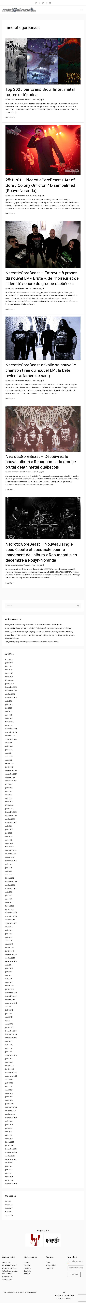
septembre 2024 (11, 739)
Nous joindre (50, 1265)
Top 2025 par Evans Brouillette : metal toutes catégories (40, 92)
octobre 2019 (10, 920)
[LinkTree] (36, 3)
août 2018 (9, 965)
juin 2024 (8, 749)
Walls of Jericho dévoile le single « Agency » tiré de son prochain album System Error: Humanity (39, 631)
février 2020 (9, 906)
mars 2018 (9, 982)
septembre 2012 (11, 1055)
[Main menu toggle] (81, 9)
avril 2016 (8, 1045)
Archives (27, 1274)
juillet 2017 (9, 1010)
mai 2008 (8, 1090)
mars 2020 (9, 902)
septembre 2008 (11, 1076)
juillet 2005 (9, 1166)
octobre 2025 (10, 694)
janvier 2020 (9, 909)
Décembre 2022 (11, 812)
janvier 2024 (9, 767)
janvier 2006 (9, 1145)
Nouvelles (27, 99)
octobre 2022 (10, 819)
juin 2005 (8, 1170)
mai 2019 (8, 937)
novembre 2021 (11, 854)
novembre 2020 (11, 881)
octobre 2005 (10, 1156)
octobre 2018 (10, 958)
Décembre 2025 (11, 687)
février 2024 (9, 763)
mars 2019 (9, 944)
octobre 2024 (10, 736)
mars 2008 (9, 1093)
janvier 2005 (9, 1180)
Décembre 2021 (11, 850)
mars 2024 (9, 760)
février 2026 (9, 680)
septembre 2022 (11, 822)
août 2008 (9, 1079)
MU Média (8, 1208)
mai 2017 (8, 1017)
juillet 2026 (9, 663)
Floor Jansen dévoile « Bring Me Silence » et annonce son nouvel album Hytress (33, 624)
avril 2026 (8, 673)
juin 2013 (8, 1052)
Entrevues (27, 288)
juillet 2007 (9, 1097)
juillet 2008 (9, 1083)
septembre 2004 (11, 1184)
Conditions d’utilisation (64, 1298)
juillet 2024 (9, 746)
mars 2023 (9, 802)
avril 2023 (8, 798)
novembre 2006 (11, 1111)
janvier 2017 (9, 1027)
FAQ (64, 1292)
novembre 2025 (11, 690)
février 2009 (9, 1065)
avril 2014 (8, 1048)
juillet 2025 (9, 704)
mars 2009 (9, 1062)
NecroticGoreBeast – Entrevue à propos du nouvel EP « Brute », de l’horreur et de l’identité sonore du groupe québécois (42, 278)
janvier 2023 (9, 809)
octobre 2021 (10, 857)
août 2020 (9, 892)
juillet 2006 (9, 1125)
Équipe (48, 1262)
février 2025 (9, 722)
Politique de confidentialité (64, 1295)
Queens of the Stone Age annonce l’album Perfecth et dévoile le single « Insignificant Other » (38, 628)
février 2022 (9, 847)
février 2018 (9, 986)
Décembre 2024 (11, 729)
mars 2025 (9, 718)
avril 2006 (8, 1135)
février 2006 (9, 1142)
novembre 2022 (11, 815)
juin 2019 (8, 934)
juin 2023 (8, 791)
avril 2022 (8, 840)
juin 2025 (8, 708)
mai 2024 (8, 753)
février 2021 (9, 878)
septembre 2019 (11, 923)
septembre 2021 (11, 861)
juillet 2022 (9, 829)
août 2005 (9, 1163)
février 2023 (9, 805)
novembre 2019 (11, 916)
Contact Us (49, 1268)
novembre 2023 (11, 774)
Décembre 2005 (11, 1149)
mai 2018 (8, 975)
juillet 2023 (9, 788)
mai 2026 (8, 670)
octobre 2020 (10, 885)
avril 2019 (8, 940)
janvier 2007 (9, 1104)
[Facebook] (39, 3)
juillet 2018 (9, 968)
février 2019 (9, 947)
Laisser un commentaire (14, 99)
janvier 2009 (9, 1069)
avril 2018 (8, 979)
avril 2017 (8, 1020)
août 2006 (9, 1121)
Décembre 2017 (11, 993)
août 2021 (9, 864)
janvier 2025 (9, 725)
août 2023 (9, 784)
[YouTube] (50, 3)
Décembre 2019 (11, 913)
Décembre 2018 (11, 954)
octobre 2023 (10, 777)
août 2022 (9, 826)
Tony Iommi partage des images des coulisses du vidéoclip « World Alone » (32, 642)
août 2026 (9, 659)
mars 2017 (9, 1024)
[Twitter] (43, 3)
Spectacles (28, 195)
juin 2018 (8, 972)
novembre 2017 (11, 996)
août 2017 (9, 1006)
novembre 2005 (11, 1152)
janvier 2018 (9, 989)
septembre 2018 (11, 961)
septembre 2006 (11, 1118)
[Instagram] (46, 3)
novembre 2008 (11, 1072)
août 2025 (9, 701)
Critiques (8, 1201)
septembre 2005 (11, 1159)
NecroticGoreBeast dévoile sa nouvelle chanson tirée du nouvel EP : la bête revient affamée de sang (40, 370)
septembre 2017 (11, 1003)
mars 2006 (9, 1138)
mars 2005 (9, 1177)
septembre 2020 (11, 888)
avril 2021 (8, 874)
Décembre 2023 (11, 770)
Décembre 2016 (11, 1031)
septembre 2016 (11, 1038)
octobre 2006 (10, 1114)
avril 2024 (8, 756)
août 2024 (9, 743)
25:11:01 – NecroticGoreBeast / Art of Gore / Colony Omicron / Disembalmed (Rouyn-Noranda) (40, 185)
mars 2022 (9, 843)
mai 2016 (8, 1041)
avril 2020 (8, 899)
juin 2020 (8, 895)
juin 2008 (8, 1086)
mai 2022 (8, 836)
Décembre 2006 (11, 1107)
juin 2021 (8, 868)
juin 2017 (8, 1013)
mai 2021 (8, 871)
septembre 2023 (11, 781)
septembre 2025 (11, 697)
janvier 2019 (9, 951)
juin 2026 (8, 666)
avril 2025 (8, 715)
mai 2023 (8, 795)
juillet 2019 (9, 930)
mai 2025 (8, 711)
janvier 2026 (9, 684)
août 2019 (9, 927)
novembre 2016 (11, 1034)
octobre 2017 (10, 1000)
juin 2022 (8, 833)
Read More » (10, 117)
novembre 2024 (11, 732)
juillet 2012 (9, 1059)
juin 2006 (8, 1128)
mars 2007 (9, 1100)
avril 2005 (8, 1173)
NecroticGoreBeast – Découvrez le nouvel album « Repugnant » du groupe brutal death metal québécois (40, 462)
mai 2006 (8, 1131)
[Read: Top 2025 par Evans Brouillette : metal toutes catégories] (42, 61)
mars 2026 (9, 677)
